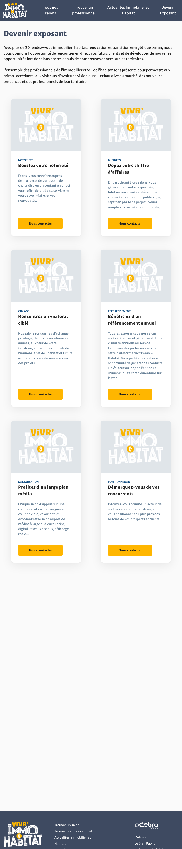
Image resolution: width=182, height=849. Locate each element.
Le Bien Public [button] (145, 843)
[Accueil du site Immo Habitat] (15, 17)
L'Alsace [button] (141, 837)
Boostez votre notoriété (43, 165)
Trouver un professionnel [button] (73, 831)
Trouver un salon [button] (66, 825)
